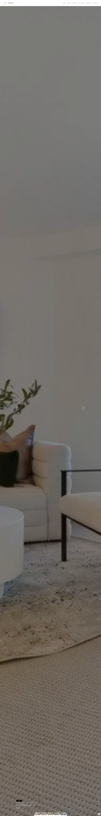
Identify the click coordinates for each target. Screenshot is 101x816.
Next (83, 408)
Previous (17, 408)
